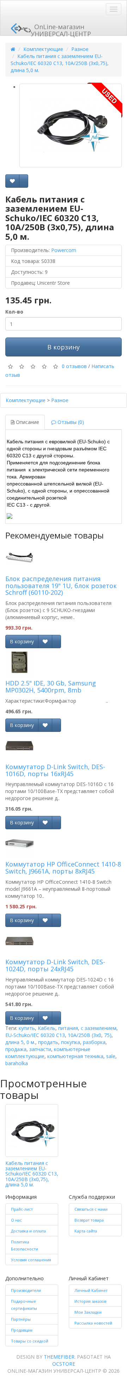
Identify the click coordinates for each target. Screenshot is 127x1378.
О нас (16, 1220)
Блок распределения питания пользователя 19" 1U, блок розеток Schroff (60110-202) (61, 585)
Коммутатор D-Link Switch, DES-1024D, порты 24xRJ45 (55, 965)
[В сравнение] (23, 181)
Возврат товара (89, 1220)
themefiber (59, 1356)
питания (68, 1028)
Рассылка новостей (93, 1323)
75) (107, 1035)
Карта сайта (85, 1231)
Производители (26, 1290)
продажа (15, 1049)
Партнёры (21, 1319)
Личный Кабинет (91, 1290)
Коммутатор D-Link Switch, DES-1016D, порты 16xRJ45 (55, 770)
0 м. (30, 1042)
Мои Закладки (88, 1312)
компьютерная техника (75, 1056)
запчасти (40, 1049)
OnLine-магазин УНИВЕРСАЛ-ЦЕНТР (61, 29)
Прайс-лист (22, 1209)
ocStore (63, 1363)
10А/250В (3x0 (84, 1035)
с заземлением (98, 1028)
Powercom (63, 250)
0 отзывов (74, 366)
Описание (26, 422)
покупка (70, 1042)
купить (27, 1028)
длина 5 (14, 1042)
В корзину (63, 347)
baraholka (16, 1063)
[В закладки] (12, 181)
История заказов (90, 1301)
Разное (80, 49)
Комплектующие (43, 49)
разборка (94, 1042)
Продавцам (21, 1330)
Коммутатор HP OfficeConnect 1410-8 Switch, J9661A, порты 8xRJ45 (63, 867)
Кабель (46, 1028)
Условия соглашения (31, 1259)
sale (110, 1056)
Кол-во (14, 311)
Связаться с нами (91, 1209)
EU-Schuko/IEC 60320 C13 (35, 1035)
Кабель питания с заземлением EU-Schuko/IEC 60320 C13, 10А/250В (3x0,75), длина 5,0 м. (60, 63)
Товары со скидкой (29, 1341)
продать (48, 1042)
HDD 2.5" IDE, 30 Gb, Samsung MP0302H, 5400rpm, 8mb (50, 686)
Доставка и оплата (28, 1231)
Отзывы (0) (70, 422)
